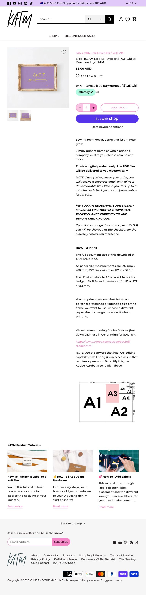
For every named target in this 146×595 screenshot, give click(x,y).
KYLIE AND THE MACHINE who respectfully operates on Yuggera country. (76, 580)
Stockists (69, 555)
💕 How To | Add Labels (115, 476)
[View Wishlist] (127, 19)
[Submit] (109, 19)
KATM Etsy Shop (64, 563)
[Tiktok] (31, 3)
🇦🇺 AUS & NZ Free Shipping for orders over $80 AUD (73, 3)
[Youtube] (14, 3)
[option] (12, 115)
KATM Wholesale (65, 559)
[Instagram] (20, 3)
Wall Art (118, 52)
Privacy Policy (40, 559)
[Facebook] (9, 3)
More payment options (107, 127)
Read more (15, 506)
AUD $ (129, 3)
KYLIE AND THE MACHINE (93, 52)
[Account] (121, 19)
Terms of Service (121, 555)
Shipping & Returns (92, 555)
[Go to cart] (134, 19)
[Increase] (93, 108)
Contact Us (51, 555)
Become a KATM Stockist (98, 559)
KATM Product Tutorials (23, 445)
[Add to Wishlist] (64, 52)
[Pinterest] (25, 3)
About (35, 555)
